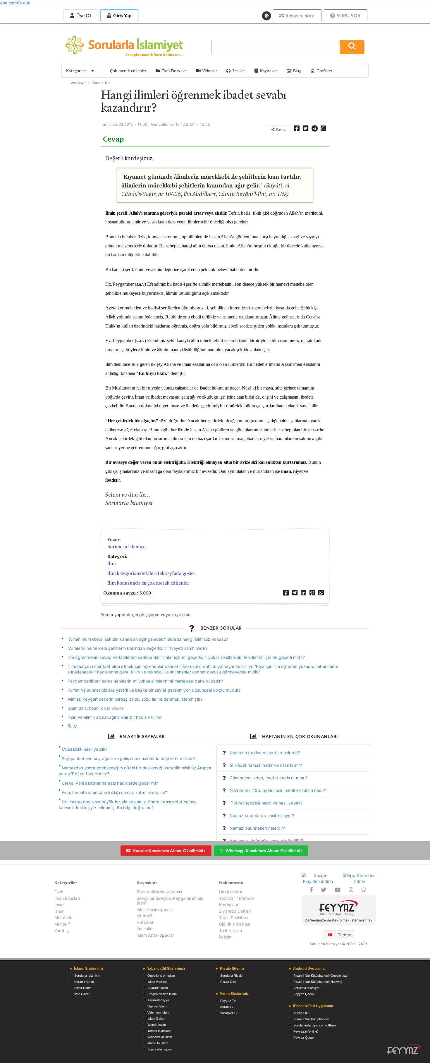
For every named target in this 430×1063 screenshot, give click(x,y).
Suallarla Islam (157, 988)
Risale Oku (228, 981)
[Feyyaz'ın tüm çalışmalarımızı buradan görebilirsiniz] (404, 1049)
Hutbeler (145, 922)
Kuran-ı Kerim (84, 981)
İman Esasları (67, 898)
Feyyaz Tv (228, 1000)
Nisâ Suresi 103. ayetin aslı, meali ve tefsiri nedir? (278, 790)
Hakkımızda (230, 892)
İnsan (59, 904)
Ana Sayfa (79, 83)
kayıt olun (180, 614)
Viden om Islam (158, 1012)
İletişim (226, 936)
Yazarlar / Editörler (237, 898)
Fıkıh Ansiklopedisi (154, 909)
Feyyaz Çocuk (303, 994)
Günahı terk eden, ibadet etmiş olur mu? (269, 777)
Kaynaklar (229, 904)
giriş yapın (149, 614)
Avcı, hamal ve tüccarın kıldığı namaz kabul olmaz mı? (114, 792)
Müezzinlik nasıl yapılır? (85, 749)
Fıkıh (58, 892)
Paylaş (280, 129)
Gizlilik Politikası (234, 923)
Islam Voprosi (156, 981)
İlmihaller (145, 928)
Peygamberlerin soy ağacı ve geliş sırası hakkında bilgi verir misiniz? (128, 758)
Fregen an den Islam (162, 994)
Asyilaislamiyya (158, 1000)
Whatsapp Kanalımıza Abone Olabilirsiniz (264, 850)
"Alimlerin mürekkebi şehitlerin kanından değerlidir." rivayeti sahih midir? (138, 648)
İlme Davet (82, 994)
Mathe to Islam (157, 1043)
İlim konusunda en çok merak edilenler (148, 583)
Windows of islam (159, 1037)
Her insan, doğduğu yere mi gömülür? (266, 840)
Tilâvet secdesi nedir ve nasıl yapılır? (266, 802)
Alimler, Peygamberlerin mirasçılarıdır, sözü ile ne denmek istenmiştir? (135, 699)
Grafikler (324, 70)
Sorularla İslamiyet (127, 546)
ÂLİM (73, 726)
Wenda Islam (156, 1024)
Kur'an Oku (301, 1013)
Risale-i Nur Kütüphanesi (310, 1019)
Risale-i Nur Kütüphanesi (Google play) (321, 975)
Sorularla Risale (231, 975)
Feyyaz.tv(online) (305, 1031)
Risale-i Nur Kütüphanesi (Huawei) (317, 981)
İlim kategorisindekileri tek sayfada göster (151, 573)
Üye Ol (83, 15)
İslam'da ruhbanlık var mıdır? (95, 708)
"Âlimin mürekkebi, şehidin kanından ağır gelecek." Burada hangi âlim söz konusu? (148, 639)
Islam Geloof (156, 1018)
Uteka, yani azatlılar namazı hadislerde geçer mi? (110, 783)
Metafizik (63, 917)
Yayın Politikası (233, 917)
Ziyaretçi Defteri (235, 911)
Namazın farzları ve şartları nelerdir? (265, 752)
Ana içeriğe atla (15, 2)
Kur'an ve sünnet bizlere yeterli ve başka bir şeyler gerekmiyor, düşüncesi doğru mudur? (154, 690)
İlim (108, 83)
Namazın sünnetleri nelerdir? (257, 828)
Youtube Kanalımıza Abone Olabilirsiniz (169, 850)
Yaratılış (62, 930)
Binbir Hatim (82, 988)
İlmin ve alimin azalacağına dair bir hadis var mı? (115, 717)
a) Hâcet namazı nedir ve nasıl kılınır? (266, 765)
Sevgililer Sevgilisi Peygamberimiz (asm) (170, 900)
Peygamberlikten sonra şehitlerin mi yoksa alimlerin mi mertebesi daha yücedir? (145, 680)
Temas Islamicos (159, 1031)
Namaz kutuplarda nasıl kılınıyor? (262, 815)
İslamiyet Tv (229, 1013)
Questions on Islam (161, 975)
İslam (96, 83)
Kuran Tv (226, 1007)
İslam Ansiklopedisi (155, 935)
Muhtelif (62, 923)
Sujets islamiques (159, 1049)
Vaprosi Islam (156, 1006)
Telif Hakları (230, 930)
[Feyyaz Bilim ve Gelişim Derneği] (339, 908)
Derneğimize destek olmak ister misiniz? (338, 920)
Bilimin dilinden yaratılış (159, 892)
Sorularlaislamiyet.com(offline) (314, 1025)
